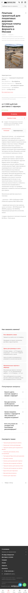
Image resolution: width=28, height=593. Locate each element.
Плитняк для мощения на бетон (12, 463)
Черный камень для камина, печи (13, 465)
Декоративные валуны (10, 473)
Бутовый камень (8, 458)
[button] (9, 69)
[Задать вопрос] (24, 118)
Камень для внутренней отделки (12, 461)
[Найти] (26, 6)
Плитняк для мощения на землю (12, 468)
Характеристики (18, 130)
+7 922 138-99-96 (8, 571)
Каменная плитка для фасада (12, 445)
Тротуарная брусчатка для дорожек (13, 456)
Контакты (5, 568)
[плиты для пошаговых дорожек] (14, 56)
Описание (6, 130)
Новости (4, 565)
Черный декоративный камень (12, 442)
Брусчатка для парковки (10, 470)
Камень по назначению (9, 552)
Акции (4, 562)
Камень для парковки (9, 475)
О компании (5, 549)
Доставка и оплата (7, 557)
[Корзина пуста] (25, 2)
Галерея (4, 560)
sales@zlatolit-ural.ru (9, 574)
